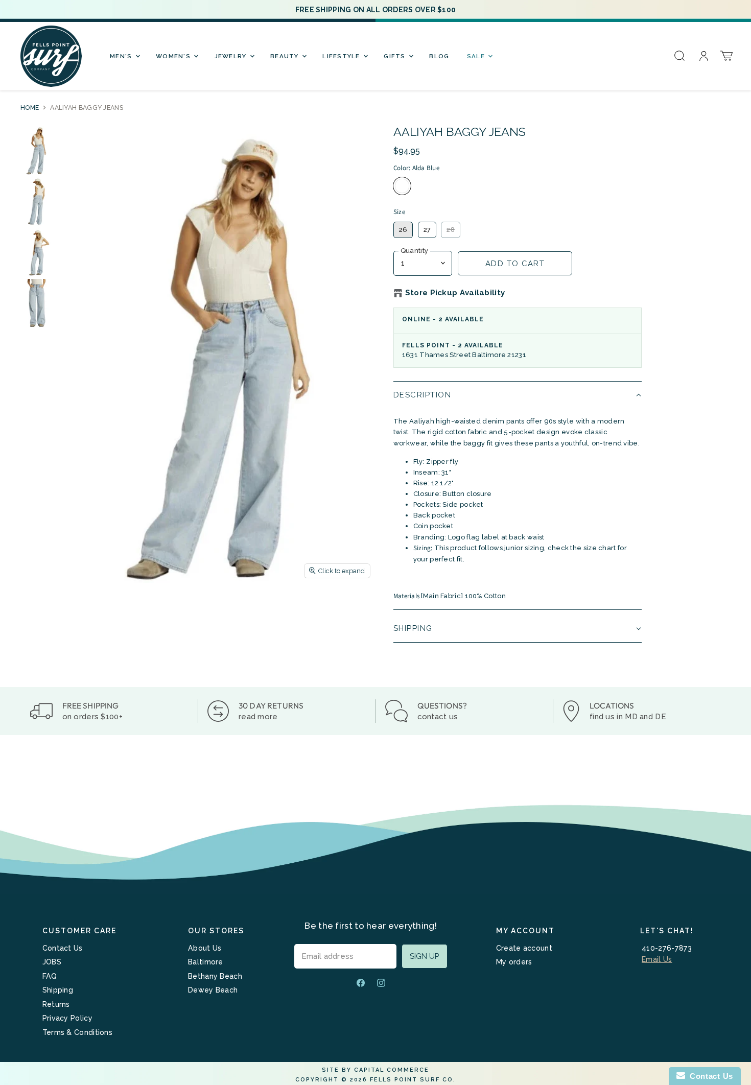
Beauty (285, 56)
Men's (122, 56)
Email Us (657, 959)
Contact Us (62, 948)
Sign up (424, 956)
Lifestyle (342, 56)
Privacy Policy (67, 1018)
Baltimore (205, 962)
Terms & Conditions (77, 1032)
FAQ (49, 976)
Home (29, 107)
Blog (439, 56)
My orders (514, 962)
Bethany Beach (215, 976)
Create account (524, 948)
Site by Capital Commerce (375, 1070)
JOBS (51, 962)
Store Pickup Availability (455, 293)
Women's (174, 56)
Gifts (396, 56)
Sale (477, 56)
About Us (204, 948)
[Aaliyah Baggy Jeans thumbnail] (36, 150)
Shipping (57, 990)
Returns (56, 1004)
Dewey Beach (213, 990)
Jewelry (232, 56)
